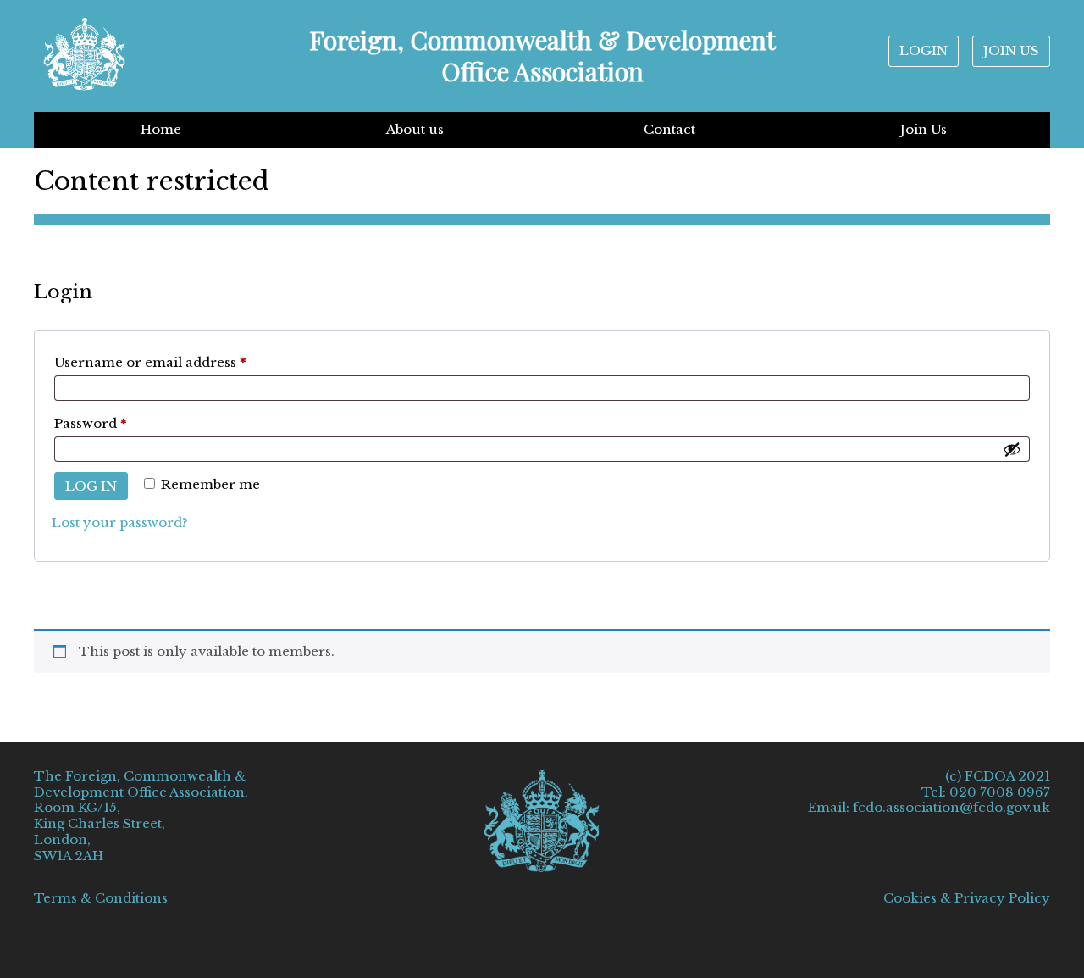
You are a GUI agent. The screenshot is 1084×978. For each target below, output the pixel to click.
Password (121, 422)
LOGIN (923, 50)
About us (415, 129)
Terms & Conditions (101, 898)
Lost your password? (120, 522)
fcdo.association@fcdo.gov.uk (951, 807)
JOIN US (1011, 50)
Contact (669, 129)
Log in (91, 486)
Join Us (923, 129)
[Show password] (1012, 449)
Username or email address (181, 361)
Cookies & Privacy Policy (966, 898)
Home (161, 129)
